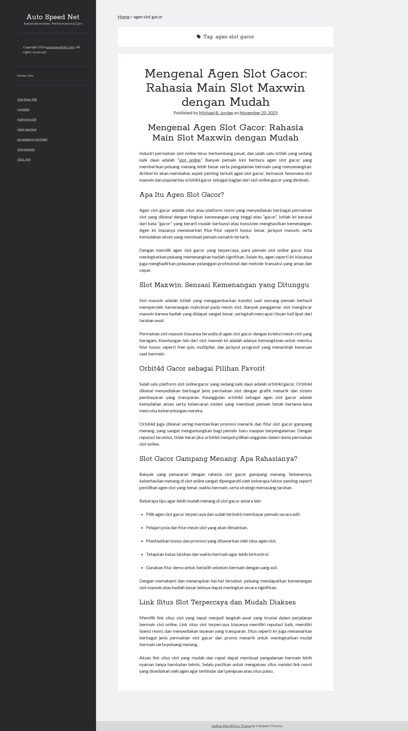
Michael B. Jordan (216, 112)
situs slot (24, 159)
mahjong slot (26, 119)
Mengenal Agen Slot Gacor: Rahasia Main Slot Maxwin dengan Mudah (226, 88)
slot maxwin (26, 149)
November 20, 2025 (259, 112)
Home (124, 16)
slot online (189, 159)
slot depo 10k (27, 99)
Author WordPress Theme (231, 726)
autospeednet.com (60, 47)
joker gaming (26, 129)
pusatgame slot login (32, 139)
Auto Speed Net (52, 17)
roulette (23, 109)
